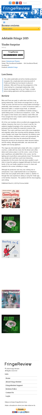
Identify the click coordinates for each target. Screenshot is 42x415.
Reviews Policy (11, 389)
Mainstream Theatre (13, 61)
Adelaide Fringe (12, 67)
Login (8, 396)
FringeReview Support (14, 385)
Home (8, 378)
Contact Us (10, 393)
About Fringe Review (13, 382)
